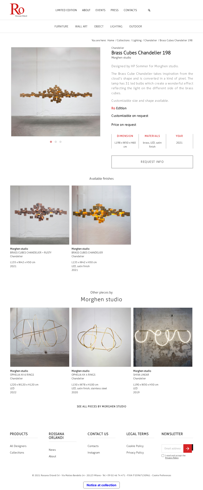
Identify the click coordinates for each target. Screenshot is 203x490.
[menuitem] (66, 10)
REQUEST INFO (152, 162)
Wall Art (81, 26)
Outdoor (135, 26)
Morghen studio (121, 57)
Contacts (93, 446)
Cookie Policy (135, 446)
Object (98, 26)
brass (146, 142)
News (52, 450)
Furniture (61, 26)
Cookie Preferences (161, 475)
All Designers (18, 446)
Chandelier (117, 47)
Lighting (116, 26)
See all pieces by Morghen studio (101, 406)
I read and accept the (175, 457)
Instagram (94, 452)
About (52, 456)
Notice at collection (101, 485)
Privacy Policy (135, 452)
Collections (17, 452)
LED (152, 142)
